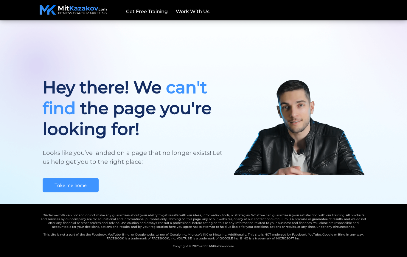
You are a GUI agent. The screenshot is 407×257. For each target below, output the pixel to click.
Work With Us (192, 11)
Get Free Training (147, 11)
